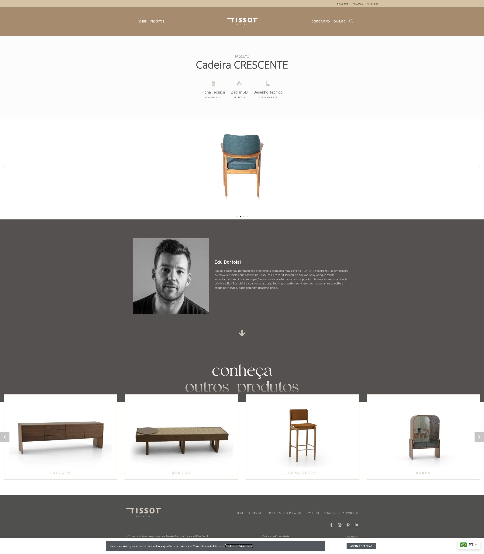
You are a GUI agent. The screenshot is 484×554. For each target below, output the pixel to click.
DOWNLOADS (312, 513)
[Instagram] (340, 525)
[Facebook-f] (331, 525)
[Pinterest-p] (348, 525)
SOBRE (142, 21)
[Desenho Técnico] (268, 83)
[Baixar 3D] (239, 83)
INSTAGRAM (342, 4)
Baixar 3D (239, 92)
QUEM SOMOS (256, 513)
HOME (240, 513)
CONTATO (339, 21)
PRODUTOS (157, 21)
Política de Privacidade (275, 536)
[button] (4, 166)
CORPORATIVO (321, 21)
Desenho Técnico (267, 92)
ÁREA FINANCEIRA (348, 513)
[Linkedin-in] (356, 525)
